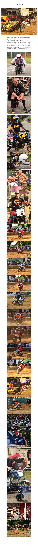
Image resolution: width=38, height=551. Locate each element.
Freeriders (21, 42)
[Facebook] (33, 549)
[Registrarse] (36, 544)
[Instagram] (34, 549)
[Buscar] (2, 1)
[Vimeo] (36, 549)
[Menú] (1, 1)
